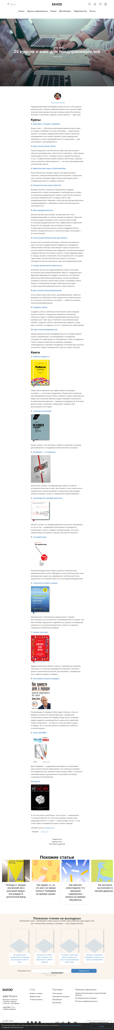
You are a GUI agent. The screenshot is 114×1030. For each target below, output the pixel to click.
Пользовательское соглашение (86, 998)
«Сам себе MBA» (40, 733)
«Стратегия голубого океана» (45, 583)
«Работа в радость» (41, 357)
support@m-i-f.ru (8, 1007)
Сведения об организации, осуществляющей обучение (90, 994)
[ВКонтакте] (32, 1022)
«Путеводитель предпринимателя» (48, 498)
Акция (53, 11)
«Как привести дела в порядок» (46, 678)
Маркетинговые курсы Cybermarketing (49, 168)
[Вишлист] (100, 4)
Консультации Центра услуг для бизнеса (50, 238)
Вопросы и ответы (36, 994)
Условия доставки (36, 1000)
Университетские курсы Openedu (47, 185)
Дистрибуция (57, 1000)
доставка (13, 4)
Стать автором (57, 994)
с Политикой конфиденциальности (70, 1025)
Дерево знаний (35, 997)
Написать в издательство (98, 1022)
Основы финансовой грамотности (47, 265)
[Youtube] (28, 1022)
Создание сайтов (40, 307)
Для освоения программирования (47, 290)
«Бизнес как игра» (40, 632)
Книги (21, 11)
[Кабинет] (95, 4)
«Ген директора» (40, 537)
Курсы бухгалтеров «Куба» (44, 146)
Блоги (92, 11)
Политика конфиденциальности (86, 1001)
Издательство (80, 11)
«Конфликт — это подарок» (44, 452)
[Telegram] (40, 1022)
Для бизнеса (65, 11)
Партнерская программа (60, 997)
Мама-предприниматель (43, 210)
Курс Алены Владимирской (45, 329)
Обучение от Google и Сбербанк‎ (46, 124)
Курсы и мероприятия (37, 11)
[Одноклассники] (36, 1022)
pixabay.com (49, 828)
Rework (37, 781)
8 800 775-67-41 (10, 996)
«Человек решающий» (42, 411)
